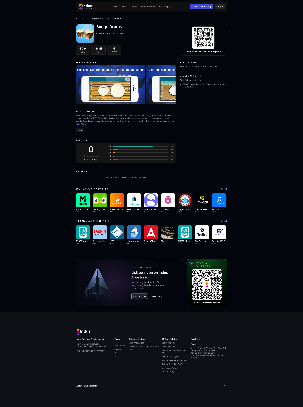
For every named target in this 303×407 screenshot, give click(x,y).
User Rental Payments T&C (174, 356)
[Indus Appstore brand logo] (85, 7)
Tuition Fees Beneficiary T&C (175, 360)
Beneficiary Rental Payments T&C (174, 351)
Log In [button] (220, 6)
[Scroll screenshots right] (170, 84)
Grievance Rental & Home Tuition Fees (144, 347)
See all (224, 189)
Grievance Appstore (138, 343)
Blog (116, 353)
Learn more (156, 296)
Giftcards (134, 6)
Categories (95, 18)
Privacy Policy (168, 372)
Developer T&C (168, 346)
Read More (81, 124)
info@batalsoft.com (192, 80)
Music (103, 18)
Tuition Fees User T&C (172, 364)
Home (115, 6)
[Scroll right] (224, 200)
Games (124, 6)
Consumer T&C (168, 343)
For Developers (164, 6)
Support (118, 349)
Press (116, 356)
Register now (139, 296)
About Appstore (148, 6)
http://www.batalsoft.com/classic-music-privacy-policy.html (204, 85)
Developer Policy (169, 368)
